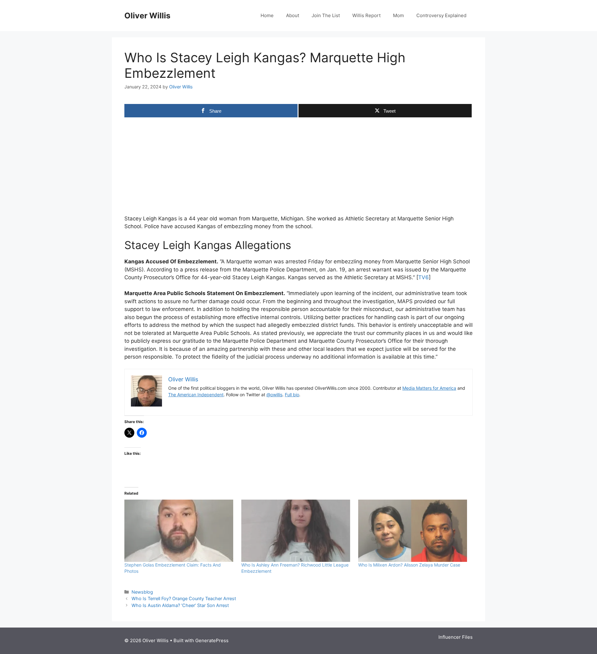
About (292, 15)
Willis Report (366, 15)
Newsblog (142, 592)
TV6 (423, 277)
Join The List (326, 15)
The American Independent (196, 394)
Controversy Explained (441, 15)
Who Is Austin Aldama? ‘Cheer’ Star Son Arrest (180, 605)
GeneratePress (212, 640)
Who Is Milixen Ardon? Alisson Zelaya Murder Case (409, 564)
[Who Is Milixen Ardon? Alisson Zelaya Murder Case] (413, 531)
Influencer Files (455, 637)
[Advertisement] (298, 165)
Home (267, 15)
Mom (398, 15)
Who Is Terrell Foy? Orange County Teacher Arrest (184, 598)
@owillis (274, 394)
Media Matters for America (429, 388)
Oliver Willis (147, 15)
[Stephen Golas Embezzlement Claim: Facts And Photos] (179, 531)
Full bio (292, 394)
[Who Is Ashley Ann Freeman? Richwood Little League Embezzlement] (296, 531)
